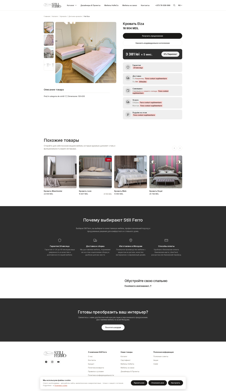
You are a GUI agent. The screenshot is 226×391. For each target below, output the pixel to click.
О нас (90, 356)
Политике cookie (60, 385)
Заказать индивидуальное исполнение (152, 43)
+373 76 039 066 (162, 5)
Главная (47, 16)
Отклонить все (157, 383)
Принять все (139, 383)
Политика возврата (96, 368)
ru (179, 5)
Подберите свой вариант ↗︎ (138, 286)
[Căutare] (174, 5)
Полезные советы (160, 356)
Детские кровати (75, 16)
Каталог (70, 5)
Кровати (63, 16)
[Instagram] (52, 362)
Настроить (175, 383)
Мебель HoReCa (111, 5)
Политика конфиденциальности (101, 375)
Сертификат (126, 360)
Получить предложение (152, 36)
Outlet (155, 364)
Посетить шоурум (113, 327)
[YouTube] (58, 362)
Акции (155, 360)
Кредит (91, 364)
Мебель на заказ (129, 5)
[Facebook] (46, 362)
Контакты (145, 5)
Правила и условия (96, 371)
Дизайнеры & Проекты (90, 5)
